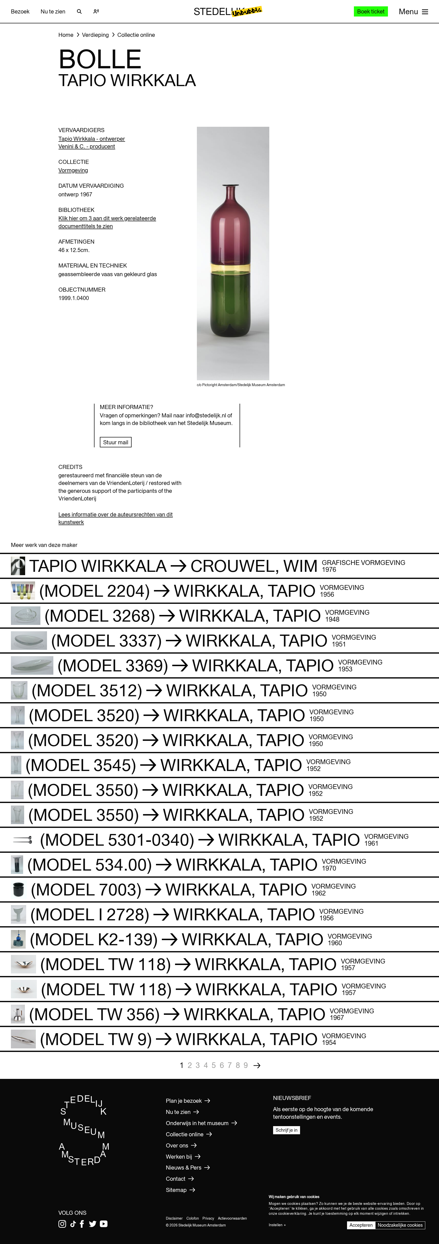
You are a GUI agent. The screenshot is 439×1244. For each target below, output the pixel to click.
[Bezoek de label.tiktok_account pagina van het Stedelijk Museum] (73, 1224)
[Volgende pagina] (257, 1065)
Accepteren (361, 1225)
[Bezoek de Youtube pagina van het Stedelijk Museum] (103, 1224)
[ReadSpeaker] (96, 11)
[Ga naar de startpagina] (84, 1164)
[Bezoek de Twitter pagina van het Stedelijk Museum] (93, 1224)
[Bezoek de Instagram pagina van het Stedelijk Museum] (62, 1224)
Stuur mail (115, 442)
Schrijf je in (286, 1130)
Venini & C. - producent (86, 146)
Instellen (276, 1225)
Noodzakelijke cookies (400, 1225)
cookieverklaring (292, 1213)
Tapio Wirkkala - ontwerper (91, 138)
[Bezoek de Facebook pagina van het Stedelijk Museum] (82, 1224)
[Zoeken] (79, 11)
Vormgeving (73, 170)
